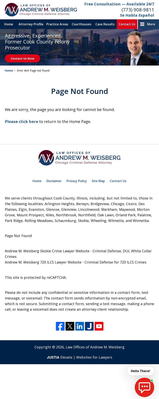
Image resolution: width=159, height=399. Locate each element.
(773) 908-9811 (138, 9)
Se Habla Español (137, 15)
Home (8, 24)
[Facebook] (60, 326)
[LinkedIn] (79, 326)
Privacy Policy (77, 181)
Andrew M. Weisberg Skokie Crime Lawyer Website (47, 251)
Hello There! (140, 371)
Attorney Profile (31, 24)
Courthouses (81, 24)
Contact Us (127, 24)
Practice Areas (57, 24)
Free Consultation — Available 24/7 (119, 4)
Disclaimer (54, 181)
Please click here (21, 121)
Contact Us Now (22, 58)
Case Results (105, 24)
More (151, 24)
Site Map (98, 181)
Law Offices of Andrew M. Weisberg (95, 347)
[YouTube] (99, 326)
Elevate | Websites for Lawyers (79, 357)
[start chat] (144, 387)
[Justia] (89, 326)
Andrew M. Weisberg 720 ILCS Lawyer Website (43, 262)
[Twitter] (70, 326)
